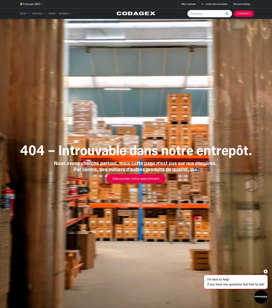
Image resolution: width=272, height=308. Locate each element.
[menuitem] (24, 13)
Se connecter (242, 4)
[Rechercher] (228, 13)
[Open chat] (261, 297)
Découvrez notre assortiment (136, 179)
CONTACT (244, 13)
